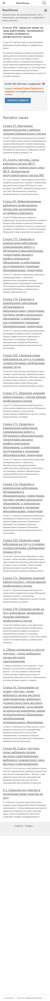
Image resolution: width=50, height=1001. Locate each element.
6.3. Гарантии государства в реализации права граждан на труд (23, 793)
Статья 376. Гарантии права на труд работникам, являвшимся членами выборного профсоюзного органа (23, 614)
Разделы (29, 826)
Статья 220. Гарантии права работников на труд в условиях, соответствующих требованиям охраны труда (24, 361)
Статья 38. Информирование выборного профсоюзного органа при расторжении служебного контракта (22, 207)
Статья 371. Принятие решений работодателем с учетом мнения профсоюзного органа (24, 397)
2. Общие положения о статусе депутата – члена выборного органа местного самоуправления (23, 655)
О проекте (18, 826)
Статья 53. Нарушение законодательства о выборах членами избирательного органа (24, 129)
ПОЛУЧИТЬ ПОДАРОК (17, 100)
